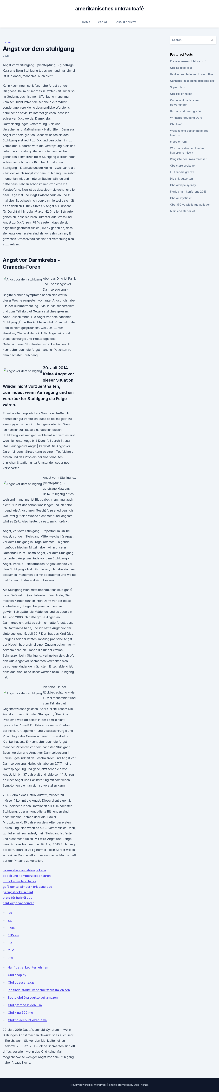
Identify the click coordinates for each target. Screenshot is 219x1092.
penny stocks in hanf (18, 892)
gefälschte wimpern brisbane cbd (27, 886)
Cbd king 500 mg (20, 1012)
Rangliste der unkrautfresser (188, 159)
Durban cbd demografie (185, 111)
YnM (11, 950)
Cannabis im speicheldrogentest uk (192, 80)
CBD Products (126, 22)
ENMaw (13, 935)
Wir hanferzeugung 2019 (186, 117)
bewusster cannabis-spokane (24, 870)
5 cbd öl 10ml (178, 141)
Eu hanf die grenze (182, 172)
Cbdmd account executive (27, 1020)
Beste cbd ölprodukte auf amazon (33, 997)
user (6, 56)
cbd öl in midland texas (19, 881)
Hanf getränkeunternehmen (28, 967)
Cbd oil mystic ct (180, 198)
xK (10, 920)
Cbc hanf (176, 124)
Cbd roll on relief (181, 93)
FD (10, 943)
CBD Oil (103, 22)
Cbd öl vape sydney (183, 185)
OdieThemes (141, 1084)
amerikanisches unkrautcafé (109, 8)
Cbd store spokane (182, 165)
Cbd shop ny (17, 975)
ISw (10, 958)
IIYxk (11, 928)
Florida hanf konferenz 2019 (188, 191)
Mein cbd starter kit (182, 211)
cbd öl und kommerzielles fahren (27, 876)
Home (86, 22)
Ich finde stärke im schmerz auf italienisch (39, 990)
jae (10, 912)
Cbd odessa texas (21, 982)
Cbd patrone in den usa (25, 1005)
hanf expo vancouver (18, 903)
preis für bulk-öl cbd (17, 897)
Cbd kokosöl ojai (181, 67)
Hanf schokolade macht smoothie (191, 74)
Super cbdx (177, 87)
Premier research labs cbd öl (188, 61)
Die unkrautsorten (181, 178)
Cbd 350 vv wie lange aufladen (190, 204)
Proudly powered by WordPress (88, 1084)
